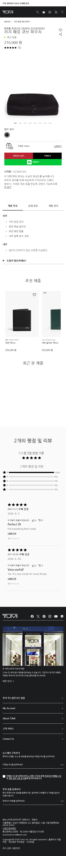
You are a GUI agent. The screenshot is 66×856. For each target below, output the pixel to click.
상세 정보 (33, 205)
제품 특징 (12, 205)
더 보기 (7, 187)
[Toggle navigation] (62, 12)
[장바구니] (55, 12)
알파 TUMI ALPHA (12, 340)
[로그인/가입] (49, 12)
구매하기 (47, 156)
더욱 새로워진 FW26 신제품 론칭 (16, 3)
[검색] (37, 12)
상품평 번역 (12, 534)
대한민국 (16, 848)
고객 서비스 (8, 728)
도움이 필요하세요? (16, 260)
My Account (9, 708)
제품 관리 (53, 205)
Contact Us (8, 738)
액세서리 (7, 22)
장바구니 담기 (18, 156)
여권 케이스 (10, 343)
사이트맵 (30, 842)
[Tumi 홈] (8, 12)
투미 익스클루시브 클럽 (14, 698)
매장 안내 (7, 681)
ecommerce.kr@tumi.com (15, 835)
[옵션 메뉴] (57, 520)
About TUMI (9, 718)
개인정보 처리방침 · (17, 842)
